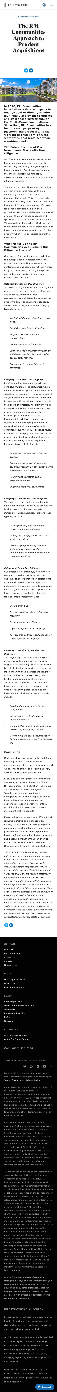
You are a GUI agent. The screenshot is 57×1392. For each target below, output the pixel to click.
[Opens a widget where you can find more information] (44, 1387)
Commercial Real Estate (28, 17)
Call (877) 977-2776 (18, 1048)
